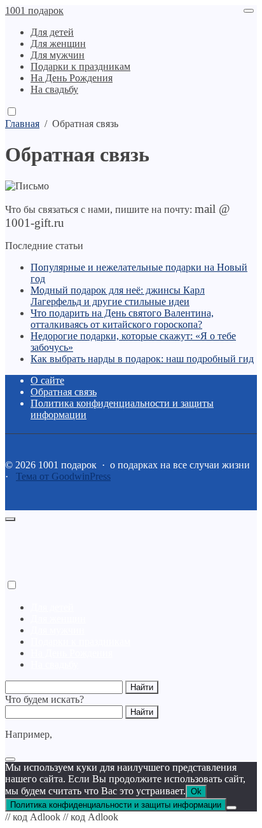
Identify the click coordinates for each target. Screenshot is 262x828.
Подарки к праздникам (80, 641)
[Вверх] (10, 519)
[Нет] (231, 808)
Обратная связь (64, 391)
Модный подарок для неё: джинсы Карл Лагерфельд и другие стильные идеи (118, 296)
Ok (196, 791)
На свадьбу (54, 664)
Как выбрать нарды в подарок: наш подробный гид (142, 358)
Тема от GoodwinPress (63, 476)
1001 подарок (34, 10)
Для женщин (58, 618)
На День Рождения (72, 653)
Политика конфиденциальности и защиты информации (115, 805)
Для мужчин (58, 630)
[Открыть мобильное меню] (249, 11)
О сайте (47, 380)
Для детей (52, 607)
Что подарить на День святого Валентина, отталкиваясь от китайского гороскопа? (122, 319)
